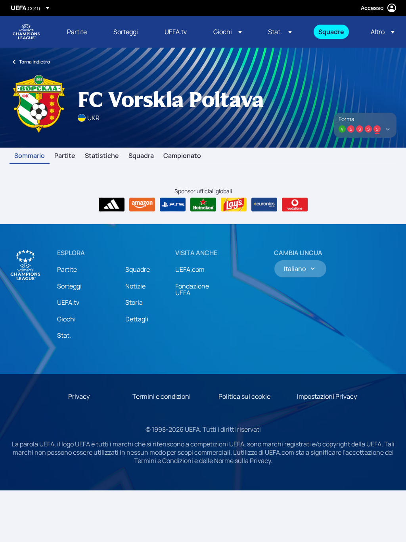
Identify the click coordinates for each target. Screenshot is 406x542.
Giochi (66, 319)
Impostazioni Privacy (327, 396)
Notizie (135, 286)
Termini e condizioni (161, 396)
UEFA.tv (68, 302)
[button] (227, 31)
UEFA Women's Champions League (26, 31)
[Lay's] (234, 205)
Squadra (141, 156)
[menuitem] (80, 31)
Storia (134, 302)
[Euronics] (264, 205)
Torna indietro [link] (34, 61)
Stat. (64, 335)
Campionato (182, 156)
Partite (64, 156)
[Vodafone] (295, 205)
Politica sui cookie (244, 396)
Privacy (79, 396)
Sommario (29, 156)
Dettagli (136, 319)
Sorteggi (69, 286)
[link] (77, 31)
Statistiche (102, 156)
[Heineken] (203, 205)
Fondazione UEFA (192, 290)
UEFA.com (190, 269)
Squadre (137, 269)
